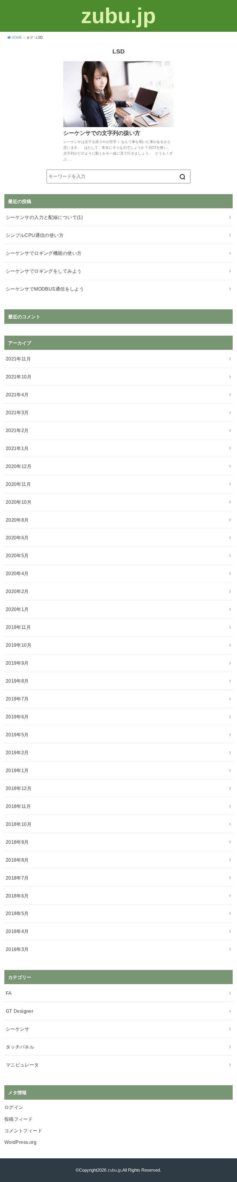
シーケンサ (17, 1029)
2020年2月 (17, 591)
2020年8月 (17, 520)
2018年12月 (19, 788)
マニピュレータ (22, 1064)
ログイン (13, 1107)
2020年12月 (19, 466)
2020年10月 (19, 502)
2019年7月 (17, 698)
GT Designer (20, 1011)
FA (9, 993)
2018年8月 (17, 860)
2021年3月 (17, 412)
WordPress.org (20, 1142)
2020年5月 (17, 555)
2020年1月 (17, 609)
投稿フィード (18, 1119)
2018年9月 (17, 842)
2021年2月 (17, 430)
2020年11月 (18, 484)
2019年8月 (17, 680)
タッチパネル (20, 1046)
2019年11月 (18, 627)
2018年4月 (17, 931)
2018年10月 (19, 824)
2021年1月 (17, 448)
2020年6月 (17, 537)
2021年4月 (17, 394)
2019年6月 (17, 716)
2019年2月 (17, 752)
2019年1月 (17, 770)
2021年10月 (19, 376)
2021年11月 (18, 358)
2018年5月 (17, 913)
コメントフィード (23, 1130)
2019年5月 (17, 734)
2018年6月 (17, 895)
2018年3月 (17, 949)
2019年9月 (17, 663)
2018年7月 (17, 877)
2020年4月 (17, 573)
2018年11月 (18, 806)
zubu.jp (118, 16)
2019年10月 (19, 645)
